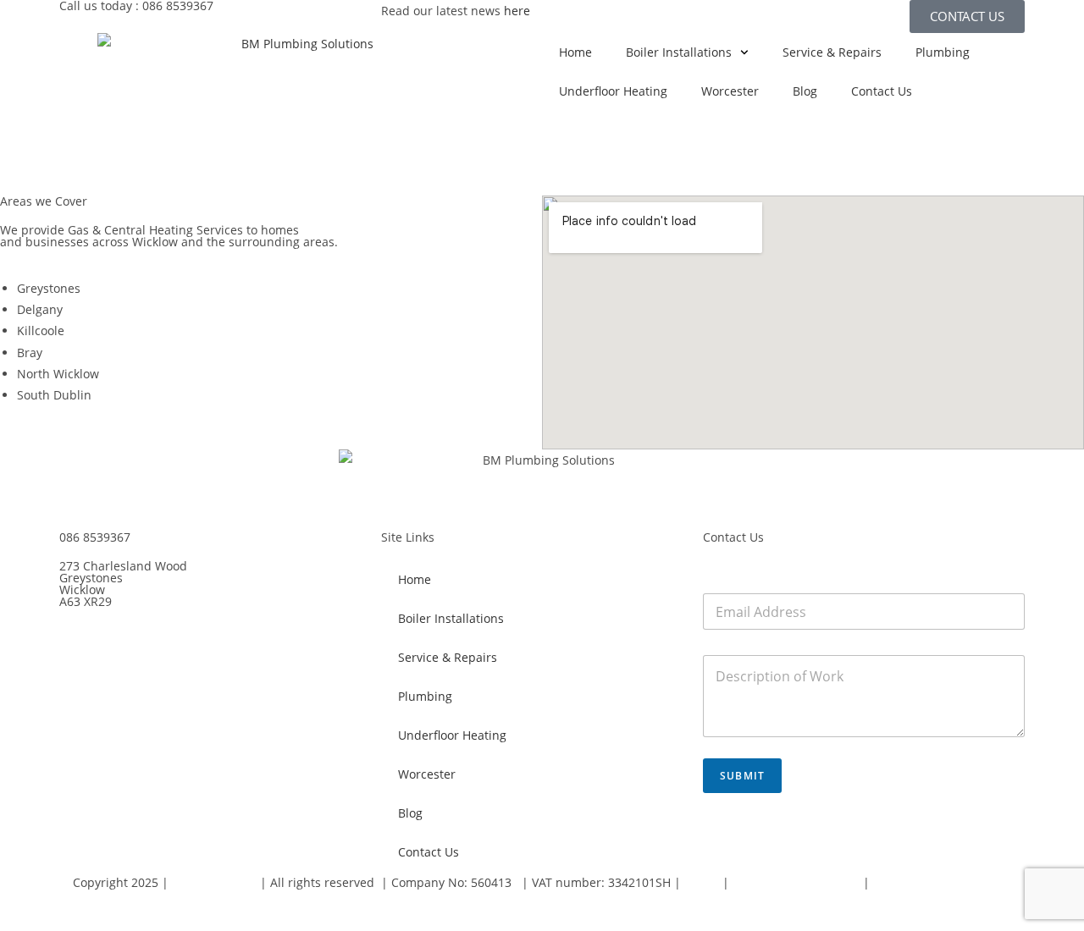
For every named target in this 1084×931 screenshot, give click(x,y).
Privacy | (898, 882)
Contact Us (881, 91)
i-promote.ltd (214, 882)
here (517, 11)
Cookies (80, 903)
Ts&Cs (703, 882)
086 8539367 (94, 537)
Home (575, 52)
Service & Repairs (832, 52)
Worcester (730, 91)
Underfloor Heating (613, 91)
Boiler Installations (679, 52)
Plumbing (942, 52)
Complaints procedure (798, 882)
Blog (805, 91)
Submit (742, 775)
